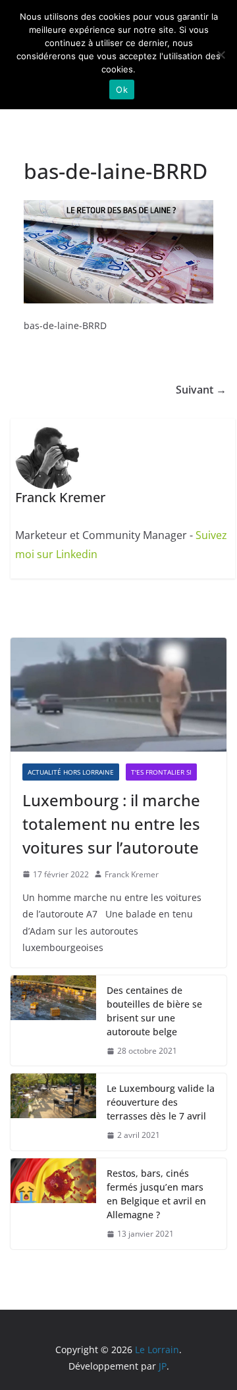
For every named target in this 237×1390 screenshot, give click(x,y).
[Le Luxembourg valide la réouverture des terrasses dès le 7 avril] (53, 1111)
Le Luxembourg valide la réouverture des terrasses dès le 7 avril (161, 1102)
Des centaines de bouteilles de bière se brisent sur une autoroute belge (154, 1011)
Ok (122, 89)
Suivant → (201, 389)
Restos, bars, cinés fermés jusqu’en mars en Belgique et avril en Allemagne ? (156, 1194)
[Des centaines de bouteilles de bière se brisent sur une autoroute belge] (53, 1020)
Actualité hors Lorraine (71, 772)
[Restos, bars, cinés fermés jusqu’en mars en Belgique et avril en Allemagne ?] (53, 1203)
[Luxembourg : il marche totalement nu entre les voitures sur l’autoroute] (118, 694)
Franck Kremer (132, 874)
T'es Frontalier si (161, 772)
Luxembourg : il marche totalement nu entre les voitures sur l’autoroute (111, 823)
